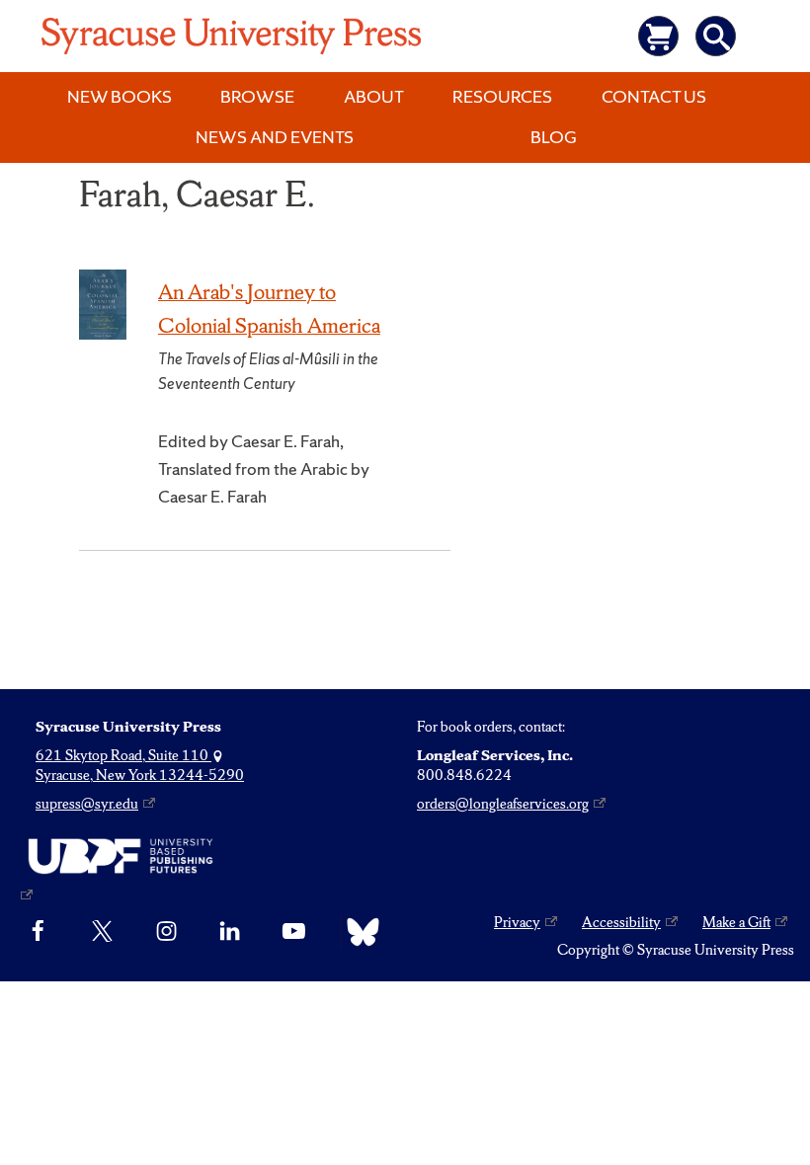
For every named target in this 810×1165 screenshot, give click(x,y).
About (374, 96)
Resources (502, 96)
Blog (553, 136)
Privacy (517, 922)
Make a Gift (736, 922)
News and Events (275, 136)
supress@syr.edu (87, 804)
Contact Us (654, 96)
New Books (119, 96)
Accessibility (621, 922)
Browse (257, 96)
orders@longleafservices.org (503, 804)
